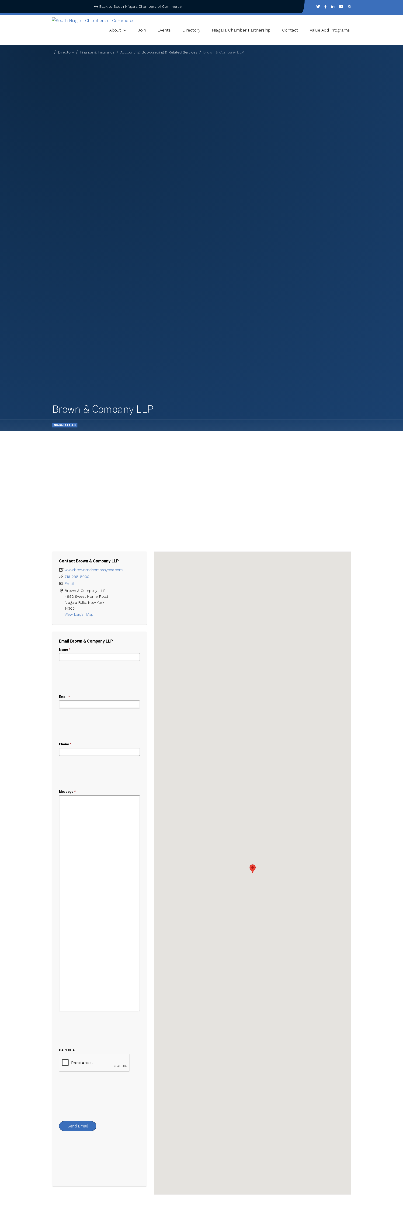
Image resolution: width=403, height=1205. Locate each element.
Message (67, 791)
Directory (191, 30)
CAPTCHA (67, 1050)
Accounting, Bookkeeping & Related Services (158, 52)
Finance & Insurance (97, 52)
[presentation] (94, 1063)
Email (69, 583)
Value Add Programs (330, 30)
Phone (65, 744)
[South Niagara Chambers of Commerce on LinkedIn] (333, 7)
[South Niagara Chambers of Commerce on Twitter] (318, 7)
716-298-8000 (77, 576)
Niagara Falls (65, 425)
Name (64, 649)
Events (164, 30)
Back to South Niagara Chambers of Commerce (140, 6)
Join (142, 30)
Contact (290, 30)
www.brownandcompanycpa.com (94, 570)
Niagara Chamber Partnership (241, 30)
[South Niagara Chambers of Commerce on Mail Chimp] (349, 7)
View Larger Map (80, 614)
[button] (253, 868)
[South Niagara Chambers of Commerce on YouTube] (341, 7)
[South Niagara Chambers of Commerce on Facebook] (325, 7)
